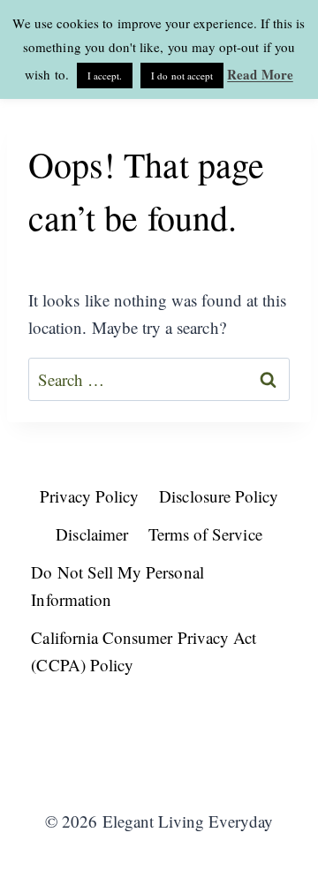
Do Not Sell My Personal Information (117, 585)
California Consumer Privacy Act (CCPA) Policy (143, 651)
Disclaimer (92, 534)
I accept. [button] (105, 75)
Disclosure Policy (218, 496)
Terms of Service (205, 534)
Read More (260, 74)
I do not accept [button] (182, 75)
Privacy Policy (90, 496)
